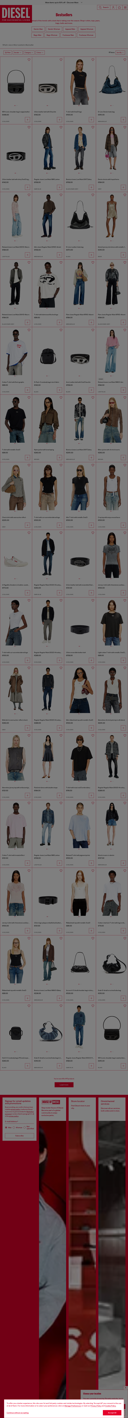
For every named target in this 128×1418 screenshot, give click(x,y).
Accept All (112, 1413)
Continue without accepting (18, 1413)
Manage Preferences (72, 1406)
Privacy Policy (95, 1406)
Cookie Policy (110, 1406)
